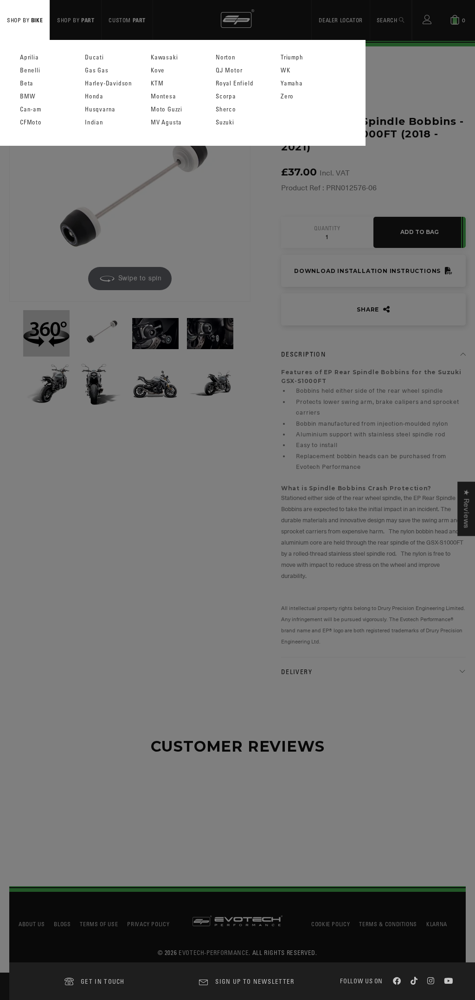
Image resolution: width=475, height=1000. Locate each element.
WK (285, 70)
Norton (226, 57)
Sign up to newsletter (254, 981)
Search (388, 20)
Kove (158, 70)
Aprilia (29, 57)
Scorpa (226, 96)
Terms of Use (99, 924)
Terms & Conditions (388, 924)
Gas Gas (97, 70)
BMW (27, 96)
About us (32, 924)
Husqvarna (100, 109)
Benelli (30, 70)
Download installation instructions (368, 270)
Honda (94, 96)
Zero (287, 96)
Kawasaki (164, 57)
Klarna (436, 924)
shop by (25, 20)
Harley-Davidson (108, 83)
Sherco (226, 109)
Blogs (62, 924)
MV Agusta (166, 122)
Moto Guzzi (166, 109)
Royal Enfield (234, 83)
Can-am (30, 109)
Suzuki (225, 122)
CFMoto (31, 122)
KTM (157, 83)
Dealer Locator (340, 20)
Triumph (292, 57)
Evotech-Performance (214, 952)
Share (369, 309)
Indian (94, 122)
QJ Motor (229, 70)
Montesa (163, 96)
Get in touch (103, 981)
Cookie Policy (330, 924)
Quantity (327, 228)
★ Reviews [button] (466, 509)
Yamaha (292, 83)
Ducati (94, 57)
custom (127, 20)
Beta (26, 83)
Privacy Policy (148, 924)
